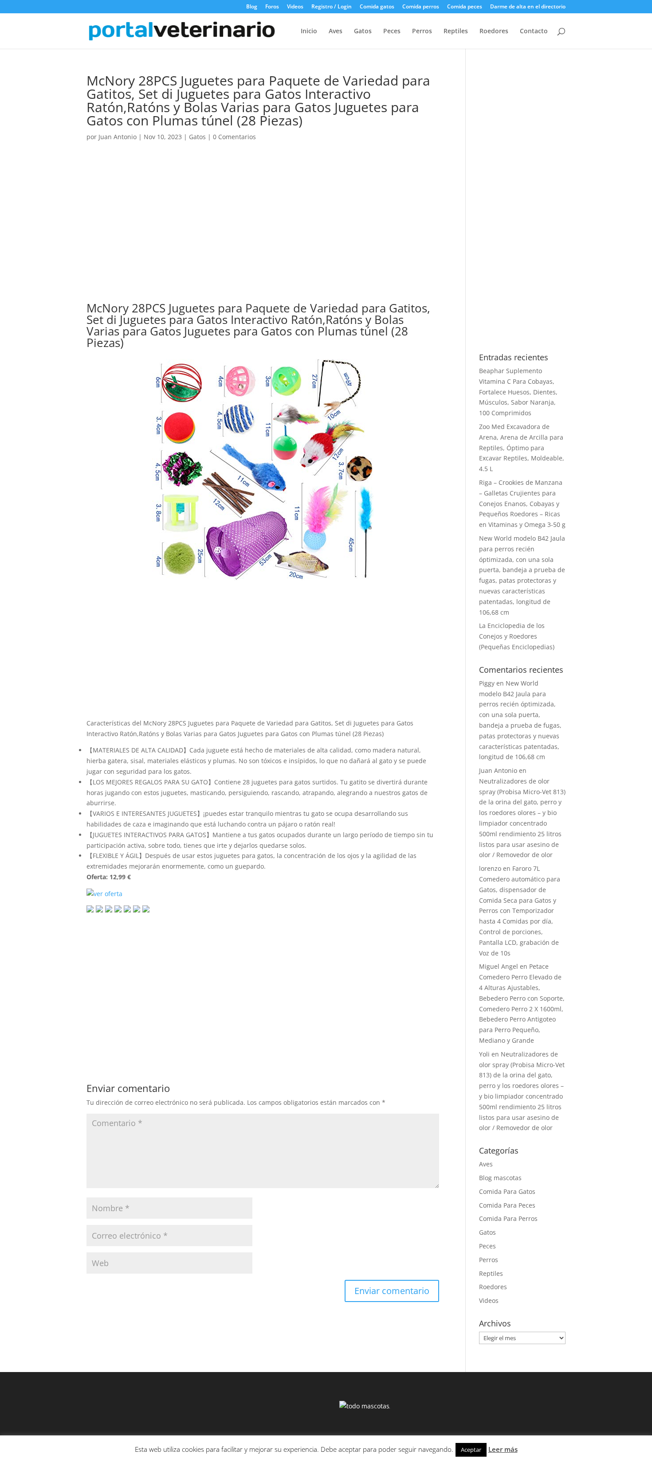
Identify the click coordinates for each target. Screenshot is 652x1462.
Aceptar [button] (471, 1450)
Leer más (503, 1449)
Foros (272, 7)
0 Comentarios (234, 137)
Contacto (534, 31)
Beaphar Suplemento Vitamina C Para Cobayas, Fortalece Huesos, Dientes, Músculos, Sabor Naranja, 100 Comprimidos (518, 391)
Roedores (493, 31)
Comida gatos (377, 7)
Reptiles (456, 31)
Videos (295, 7)
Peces (392, 31)
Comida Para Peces (507, 1205)
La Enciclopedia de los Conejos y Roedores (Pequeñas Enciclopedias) (516, 636)
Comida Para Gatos (507, 1191)
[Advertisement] (262, 230)
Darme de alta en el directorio (528, 7)
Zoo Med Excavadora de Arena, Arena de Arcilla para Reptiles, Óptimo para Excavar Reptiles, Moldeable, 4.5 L (521, 447)
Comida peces (464, 7)
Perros (422, 31)
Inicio (309, 31)
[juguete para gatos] (263, 575)
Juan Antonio (117, 137)
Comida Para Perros (508, 1218)
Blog (251, 7)
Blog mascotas (500, 1177)
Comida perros (420, 7)
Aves (335, 31)
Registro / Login (331, 7)
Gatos (363, 31)
